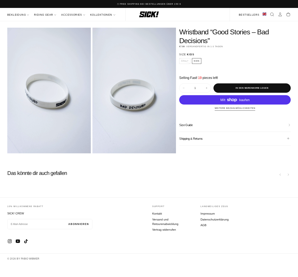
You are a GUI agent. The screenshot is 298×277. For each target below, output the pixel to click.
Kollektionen (101, 14)
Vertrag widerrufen (164, 229)
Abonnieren (78, 224)
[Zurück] (280, 174)
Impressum (207, 213)
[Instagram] (9, 241)
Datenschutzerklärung (214, 219)
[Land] (264, 14)
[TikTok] (26, 241)
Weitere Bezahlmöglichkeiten (235, 108)
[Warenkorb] (288, 14)
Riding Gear (43, 14)
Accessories (71, 14)
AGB (203, 225)
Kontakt (157, 213)
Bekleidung (16, 14)
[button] (272, 14)
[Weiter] (288, 174)
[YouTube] (17, 241)
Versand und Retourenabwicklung (165, 222)
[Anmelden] (280, 14)
